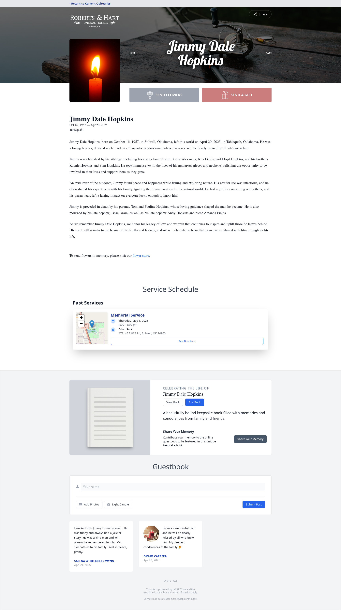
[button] (91, 324)
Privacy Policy (159, 592)
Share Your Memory (250, 439)
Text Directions (187, 341)
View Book (173, 402)
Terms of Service (181, 592)
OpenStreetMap (175, 599)
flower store (141, 255)
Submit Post (254, 504)
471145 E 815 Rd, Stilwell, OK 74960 (142, 333)
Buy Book (195, 402)
